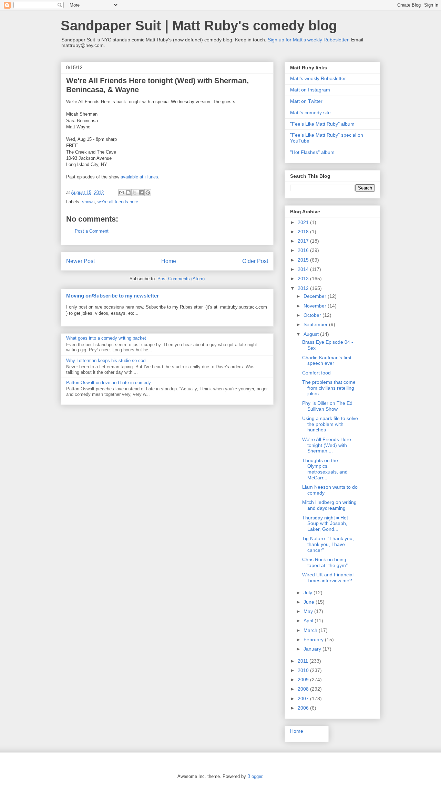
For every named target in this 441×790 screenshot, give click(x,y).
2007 (304, 698)
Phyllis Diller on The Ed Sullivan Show (327, 406)
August (312, 334)
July (309, 592)
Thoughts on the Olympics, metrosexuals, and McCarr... (325, 469)
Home (168, 261)
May (309, 611)
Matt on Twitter (306, 101)
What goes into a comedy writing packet (106, 338)
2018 (304, 231)
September (316, 324)
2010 (304, 670)
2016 (304, 250)
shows (88, 201)
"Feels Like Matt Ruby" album (322, 124)
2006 (304, 708)
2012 (304, 288)
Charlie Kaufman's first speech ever (326, 360)
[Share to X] (134, 192)
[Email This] (121, 192)
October (313, 315)
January (313, 649)
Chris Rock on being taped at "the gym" (325, 562)
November (316, 306)
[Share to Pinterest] (147, 192)
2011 (303, 661)
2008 (304, 689)
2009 (304, 679)
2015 (304, 260)
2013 (304, 278)
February (314, 639)
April (309, 620)
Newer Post (80, 261)
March (311, 630)
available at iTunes (139, 176)
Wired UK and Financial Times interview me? (327, 577)
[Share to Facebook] (141, 192)
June (310, 602)
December (316, 296)
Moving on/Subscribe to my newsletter (112, 296)
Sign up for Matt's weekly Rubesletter (308, 39)
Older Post (255, 261)
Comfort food (316, 373)
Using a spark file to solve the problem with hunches (330, 424)
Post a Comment (92, 231)
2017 (304, 241)
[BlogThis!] (128, 192)
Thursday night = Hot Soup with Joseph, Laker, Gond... (325, 523)
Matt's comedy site (310, 112)
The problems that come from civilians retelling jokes (329, 388)
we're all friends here (118, 201)
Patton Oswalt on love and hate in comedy (108, 382)
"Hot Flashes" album (312, 152)
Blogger (254, 776)
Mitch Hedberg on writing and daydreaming (329, 505)
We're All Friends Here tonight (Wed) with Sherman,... (326, 445)
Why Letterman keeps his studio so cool (106, 360)
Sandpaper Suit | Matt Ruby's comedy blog (199, 25)
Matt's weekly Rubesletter (318, 78)
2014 (304, 269)
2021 (304, 222)
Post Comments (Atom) (181, 278)
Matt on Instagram (310, 89)
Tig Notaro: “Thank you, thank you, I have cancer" (328, 544)
